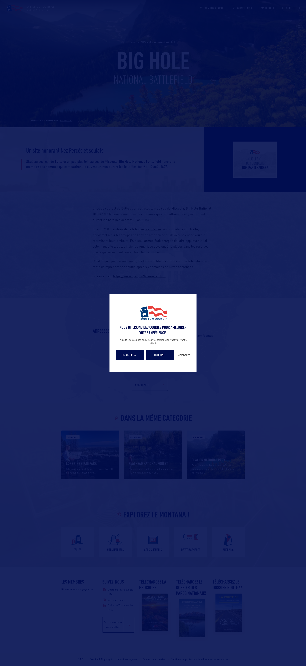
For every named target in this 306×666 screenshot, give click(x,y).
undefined (160, 355)
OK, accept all (130, 355)
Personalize (183, 355)
